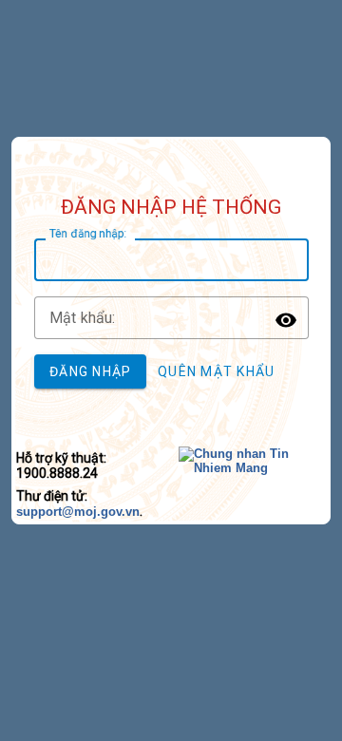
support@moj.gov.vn (78, 511)
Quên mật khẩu (216, 371)
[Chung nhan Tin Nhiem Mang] (254, 468)
